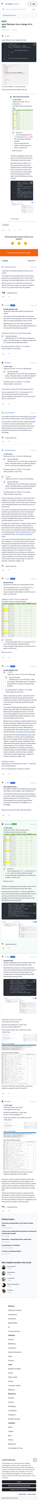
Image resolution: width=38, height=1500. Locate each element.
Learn (10, 1364)
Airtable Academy (14, 1369)
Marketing (11, 1344)
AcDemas (10, 1290)
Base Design (5, 1236)
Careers (10, 1431)
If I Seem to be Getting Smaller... (12, 1251)
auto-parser (32, 416)
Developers (12, 1406)
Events (10, 1373)
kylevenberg (11, 1272)
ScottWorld (10, 1278)
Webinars (11, 1390)
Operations (12, 1348)
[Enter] (3, 9)
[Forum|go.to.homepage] (12, 4)
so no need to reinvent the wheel (25, 732)
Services (11, 1402)
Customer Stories (14, 1385)
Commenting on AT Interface (11, 1245)
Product (11, 1339)
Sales (10, 1356)
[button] (2, 4)
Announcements (7, 1228)
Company (11, 1423)
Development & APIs (9, 15)
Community (12, 1410)
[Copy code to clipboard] (34, 44)
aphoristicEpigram (13, 1284)
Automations (6, 1242)
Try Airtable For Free (15, 1448)
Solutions (11, 1335)
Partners (11, 1398)
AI (9, 1327)
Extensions (12, 1319)
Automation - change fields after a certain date (16, 1239)
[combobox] (19, 9)
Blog (9, 1435)
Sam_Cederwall (9, 413)
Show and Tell (6, 1254)
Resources (12, 1394)
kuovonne (8, 363)
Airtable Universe (14, 1419)
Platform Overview (14, 1310)
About (10, 1427)
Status (10, 1440)
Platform (11, 1306)
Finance (11, 1360)
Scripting (5, 225)
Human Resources (14, 1352)
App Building (12, 1323)
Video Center (12, 1377)
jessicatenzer (11, 1266)
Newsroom (12, 1444)
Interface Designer (7, 1248)
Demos (10, 1381)
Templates (12, 1415)
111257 (7, 36)
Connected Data (14, 1331)
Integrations (12, 1314)
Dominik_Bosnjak (10, 267)
